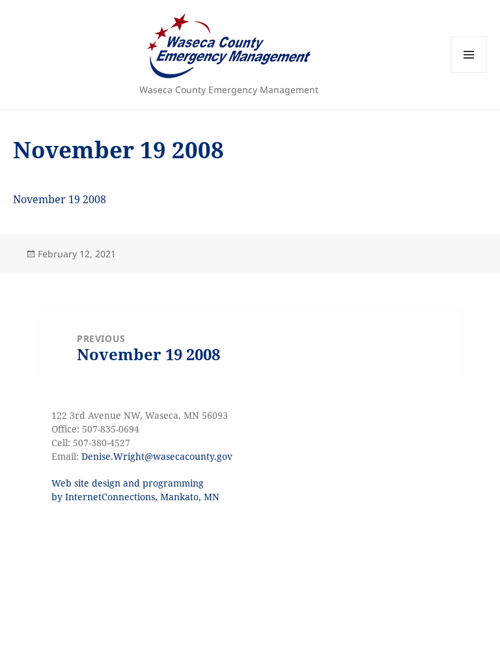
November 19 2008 (59, 199)
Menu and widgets (469, 72)
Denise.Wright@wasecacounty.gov (156, 456)
